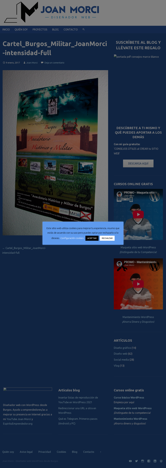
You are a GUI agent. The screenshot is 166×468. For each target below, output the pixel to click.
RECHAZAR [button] (107, 238)
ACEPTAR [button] (92, 238)
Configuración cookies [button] (72, 238)
